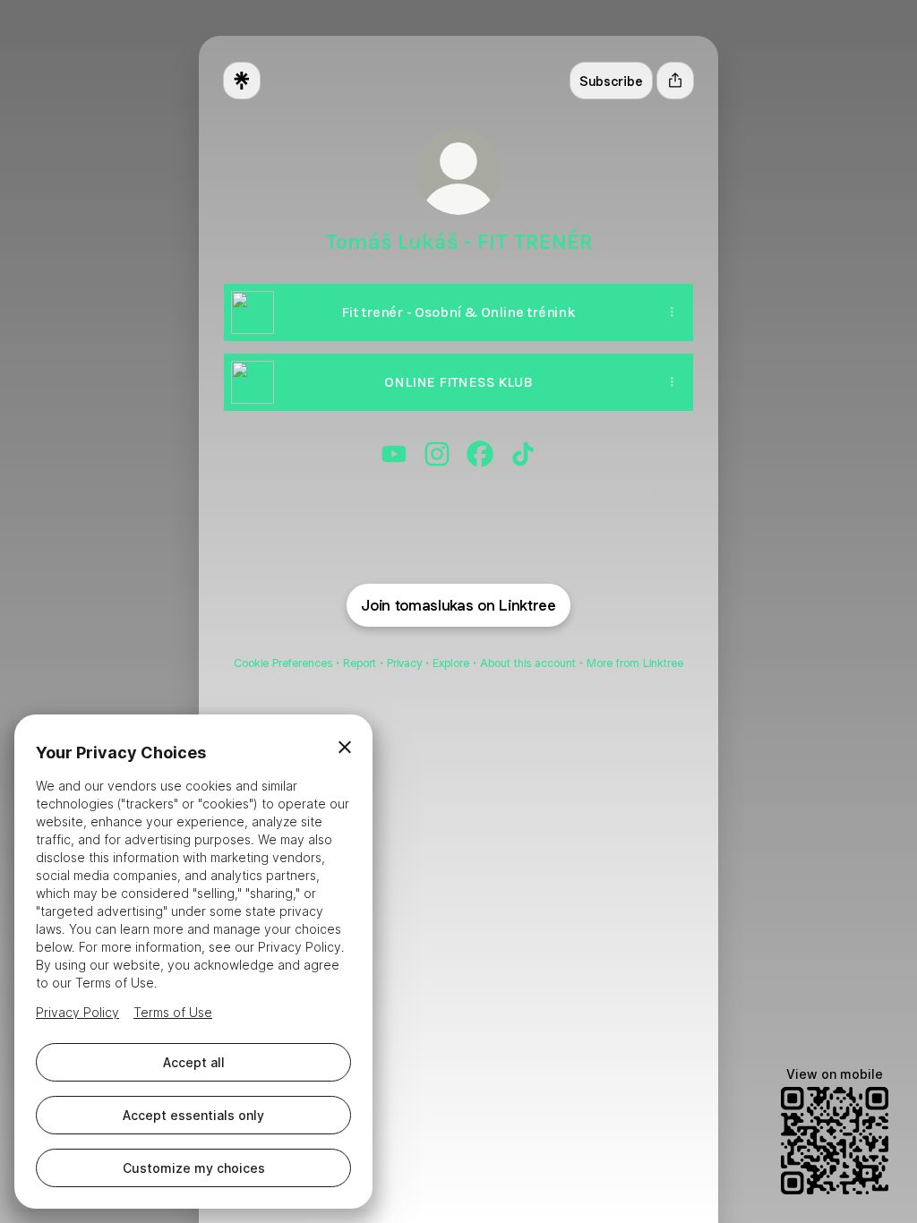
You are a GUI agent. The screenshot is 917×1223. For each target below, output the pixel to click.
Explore (451, 663)
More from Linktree (635, 663)
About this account (528, 663)
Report (359, 663)
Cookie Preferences (283, 663)
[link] (394, 453)
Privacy (404, 663)
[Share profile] (675, 80)
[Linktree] (242, 80)
